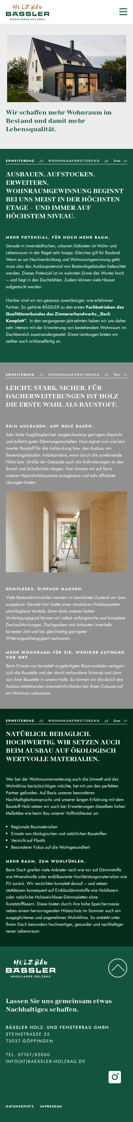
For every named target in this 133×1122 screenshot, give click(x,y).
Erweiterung (20, 160)
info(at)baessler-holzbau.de (46, 1061)
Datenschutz (20, 1106)
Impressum (51, 1106)
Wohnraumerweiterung (74, 160)
